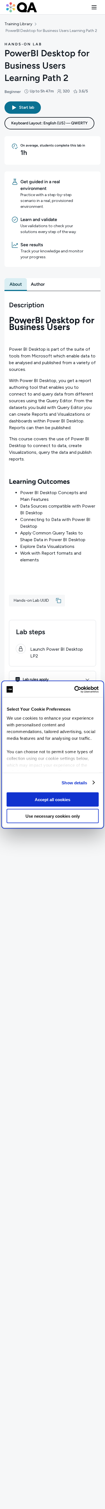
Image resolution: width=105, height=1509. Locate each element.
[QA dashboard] (21, 7)
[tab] (15, 284)
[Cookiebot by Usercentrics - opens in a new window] (75, 689)
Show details (74, 782)
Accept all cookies (52, 799)
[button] (94, 7)
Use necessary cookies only (52, 815)
